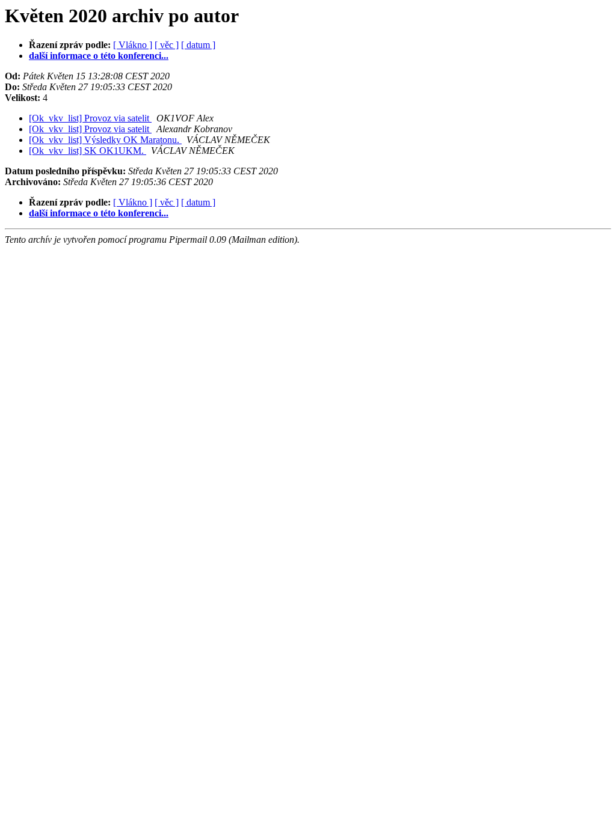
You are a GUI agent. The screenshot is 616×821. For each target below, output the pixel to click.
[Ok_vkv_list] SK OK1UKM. (87, 150)
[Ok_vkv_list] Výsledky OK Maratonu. (105, 140)
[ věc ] (167, 45)
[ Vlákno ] (132, 45)
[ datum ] (198, 45)
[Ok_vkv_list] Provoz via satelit (90, 118)
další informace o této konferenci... (98, 55)
